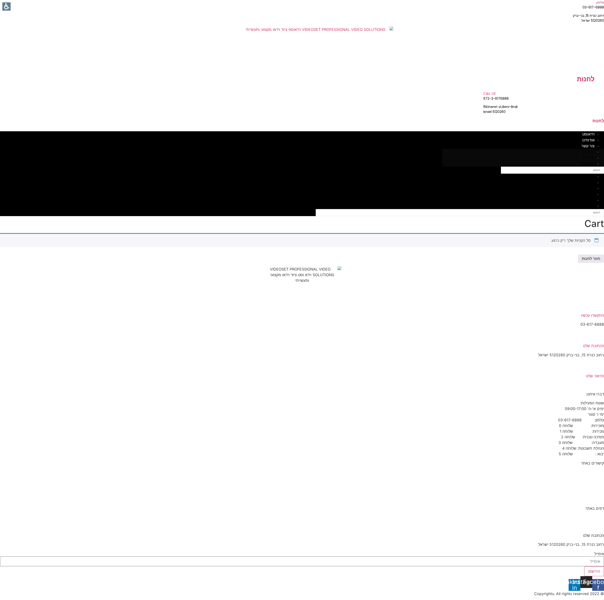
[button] (598, 585)
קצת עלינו (596, 517)
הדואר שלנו (595, 376)
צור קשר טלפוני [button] (591, 490)
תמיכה (599, 481)
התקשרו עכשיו (592, 315)
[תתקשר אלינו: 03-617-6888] (598, 306)
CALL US (489, 93)
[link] (319, 50)
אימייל (599, 554)
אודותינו (588, 140)
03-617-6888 (592, 499)
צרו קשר (597, 472)
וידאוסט (588, 134)
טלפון (600, 2)
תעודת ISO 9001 (590, 526)
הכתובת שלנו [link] (593, 345)
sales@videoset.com (585, 385)
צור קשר (588, 146)
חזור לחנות (591, 258)
